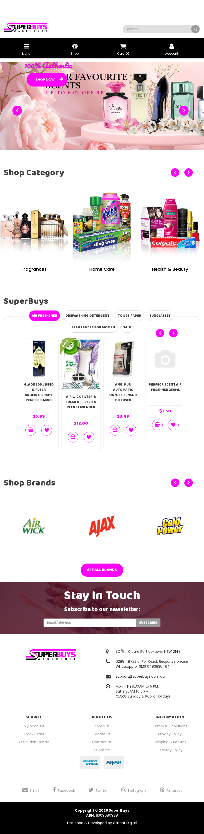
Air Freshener (44, 316)
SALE (127, 327)
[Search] (195, 29)
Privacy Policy (170, 733)
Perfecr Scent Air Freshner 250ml (165, 387)
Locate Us (102, 733)
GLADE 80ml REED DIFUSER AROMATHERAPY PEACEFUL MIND (39, 392)
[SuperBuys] (25, 25)
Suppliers (102, 749)
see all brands (102, 569)
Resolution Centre (34, 741)
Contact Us (102, 741)
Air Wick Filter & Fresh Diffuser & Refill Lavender (81, 402)
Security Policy (170, 749)
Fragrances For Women (93, 327)
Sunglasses (160, 316)
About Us (102, 725)
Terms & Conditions (170, 725)
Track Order (34, 733)
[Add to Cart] (30, 430)
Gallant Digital (125, 822)
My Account (34, 725)
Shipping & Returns (170, 741)
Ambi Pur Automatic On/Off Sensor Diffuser (123, 392)
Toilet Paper (129, 316)
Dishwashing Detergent (87, 316)
